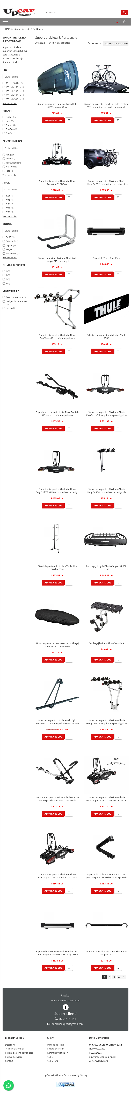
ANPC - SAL (52, 1060)
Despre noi (10, 1044)
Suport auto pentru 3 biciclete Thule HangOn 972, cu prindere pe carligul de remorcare (106, 182)
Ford (8, 170)
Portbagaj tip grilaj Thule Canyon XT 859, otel (106, 568)
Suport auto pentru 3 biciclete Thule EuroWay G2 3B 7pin (57, 182)
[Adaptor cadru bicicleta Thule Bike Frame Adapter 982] (106, 925)
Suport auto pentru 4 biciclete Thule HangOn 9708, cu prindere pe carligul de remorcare (106, 722)
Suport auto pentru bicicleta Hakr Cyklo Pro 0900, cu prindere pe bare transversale (57, 722)
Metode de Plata (55, 1044)
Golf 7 (8, 237)
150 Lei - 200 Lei (13, 91)
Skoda (9, 158)
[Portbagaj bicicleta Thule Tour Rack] (106, 617)
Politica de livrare (13, 1056)
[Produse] (6, 22)
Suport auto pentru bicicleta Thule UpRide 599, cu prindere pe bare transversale (57, 799)
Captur (9, 245)
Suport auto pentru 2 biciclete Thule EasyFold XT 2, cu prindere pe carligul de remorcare (106, 414)
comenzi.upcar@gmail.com (67, 1024)
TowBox (10, 129)
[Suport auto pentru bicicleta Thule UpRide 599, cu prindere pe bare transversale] (57, 771)
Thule (8, 125)
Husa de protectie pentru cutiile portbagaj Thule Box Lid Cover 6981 (57, 645)
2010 (8, 200)
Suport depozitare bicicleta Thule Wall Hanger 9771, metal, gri (57, 259)
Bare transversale (11, 54)
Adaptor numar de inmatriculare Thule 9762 (106, 337)
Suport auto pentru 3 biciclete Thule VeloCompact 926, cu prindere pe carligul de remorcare (57, 876)
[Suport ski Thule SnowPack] (106, 232)
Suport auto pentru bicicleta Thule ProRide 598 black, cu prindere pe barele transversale (57, 414)
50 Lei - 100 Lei (13, 83)
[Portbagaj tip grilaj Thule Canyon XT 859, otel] (106, 540)
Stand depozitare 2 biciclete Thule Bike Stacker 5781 (57, 568)
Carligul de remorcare (16, 301)
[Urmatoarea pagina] (123, 977)
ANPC (50, 1056)
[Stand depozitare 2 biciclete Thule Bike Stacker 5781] (57, 540)
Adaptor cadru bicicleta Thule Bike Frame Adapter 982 (106, 953)
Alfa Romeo (11, 166)
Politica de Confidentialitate (19, 1052)
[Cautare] (124, 12)
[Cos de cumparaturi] (124, 21)
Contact (9, 1060)
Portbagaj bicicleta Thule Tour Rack (106, 643)
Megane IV (11, 253)
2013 (8, 211)
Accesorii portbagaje (13, 58)
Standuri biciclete (11, 62)
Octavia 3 (10, 241)
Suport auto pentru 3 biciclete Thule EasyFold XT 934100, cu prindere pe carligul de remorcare (57, 491)
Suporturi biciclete (12, 47)
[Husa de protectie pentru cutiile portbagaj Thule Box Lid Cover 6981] (57, 617)
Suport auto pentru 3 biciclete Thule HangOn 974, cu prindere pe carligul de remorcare (106, 491)
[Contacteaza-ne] (116, 21)
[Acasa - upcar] (20, 12)
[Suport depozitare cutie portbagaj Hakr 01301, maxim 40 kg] (57, 78)
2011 (8, 203)
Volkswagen (12, 162)
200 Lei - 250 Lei (13, 95)
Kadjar (9, 249)
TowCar (9, 133)
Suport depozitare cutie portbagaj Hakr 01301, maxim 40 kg (57, 105)
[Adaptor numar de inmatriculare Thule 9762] (106, 309)
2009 (8, 195)
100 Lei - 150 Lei (13, 87)
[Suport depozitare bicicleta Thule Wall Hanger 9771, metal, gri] (57, 232)
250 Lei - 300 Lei (13, 99)
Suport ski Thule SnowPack (106, 258)
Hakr (8, 121)
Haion (9, 308)
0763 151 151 (67, 1019)
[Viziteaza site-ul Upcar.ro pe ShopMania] (65, 1084)
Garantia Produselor (57, 1052)
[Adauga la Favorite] (69, 120)
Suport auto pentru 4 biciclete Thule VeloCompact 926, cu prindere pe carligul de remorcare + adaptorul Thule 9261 (106, 799)
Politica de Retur (55, 1048)
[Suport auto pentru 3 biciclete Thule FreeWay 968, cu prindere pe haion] (57, 309)
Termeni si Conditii (14, 1048)
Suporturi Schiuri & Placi (15, 50)
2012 (8, 208)
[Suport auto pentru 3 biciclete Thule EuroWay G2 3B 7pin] (57, 155)
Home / (9, 28)
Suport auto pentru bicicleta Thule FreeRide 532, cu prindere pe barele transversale (106, 105)
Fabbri (9, 116)
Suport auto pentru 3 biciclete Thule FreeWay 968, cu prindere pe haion (57, 337)
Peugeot (10, 154)
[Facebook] (66, 1007)
